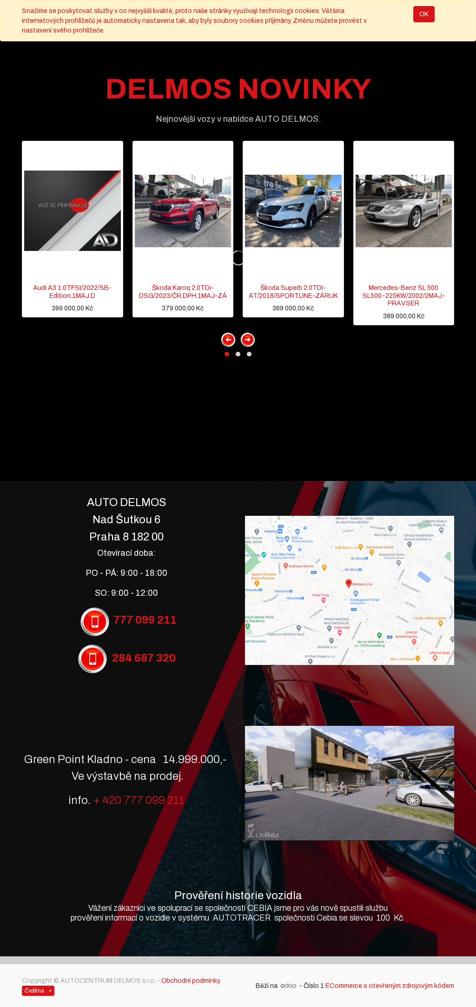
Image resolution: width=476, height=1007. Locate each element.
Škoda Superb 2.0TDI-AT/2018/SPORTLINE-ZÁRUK (293, 291)
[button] (226, 354)
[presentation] (228, 339)
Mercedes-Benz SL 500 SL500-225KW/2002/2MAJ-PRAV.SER (404, 295)
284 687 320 (144, 658)
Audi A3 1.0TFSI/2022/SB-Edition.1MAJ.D (72, 291)
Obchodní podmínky (190, 980)
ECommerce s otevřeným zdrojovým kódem (389, 985)
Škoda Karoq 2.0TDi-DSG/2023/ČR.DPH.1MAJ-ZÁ (183, 291)
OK (424, 14)
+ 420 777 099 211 (139, 800)
